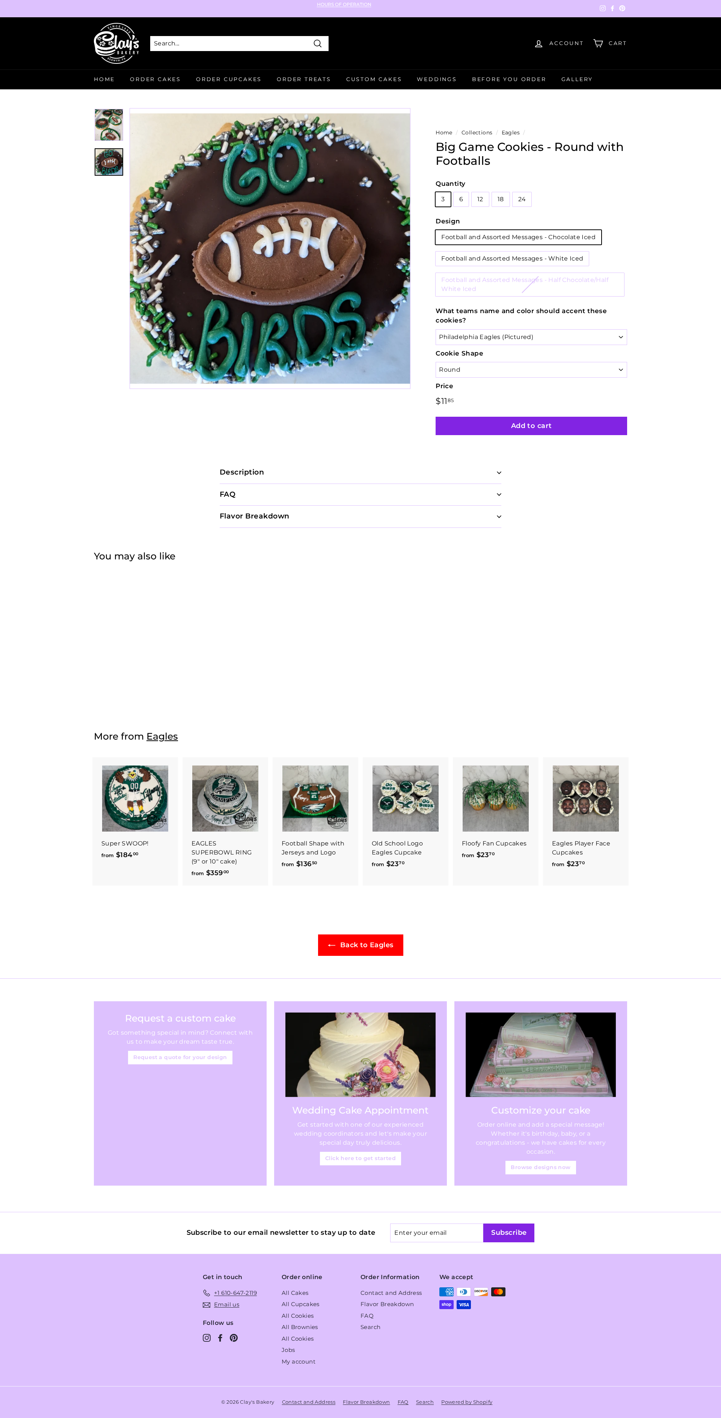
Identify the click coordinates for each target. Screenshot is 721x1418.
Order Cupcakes (229, 79)
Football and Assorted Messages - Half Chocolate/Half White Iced (524, 284)
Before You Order (509, 79)
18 (501, 199)
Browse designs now (540, 1167)
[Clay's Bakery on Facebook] (220, 1337)
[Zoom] (270, 248)
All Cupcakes (301, 1304)
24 (522, 199)
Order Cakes (155, 79)
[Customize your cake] (541, 1055)
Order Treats (304, 79)
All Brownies (300, 1327)
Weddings (437, 79)
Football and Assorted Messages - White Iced (512, 258)
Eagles (511, 133)
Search (370, 1327)
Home (104, 79)
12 (480, 199)
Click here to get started (360, 1158)
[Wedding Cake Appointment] (360, 1055)
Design (448, 221)
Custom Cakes (374, 79)
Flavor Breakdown (387, 1304)
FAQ (367, 1315)
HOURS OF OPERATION (344, 4)
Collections (477, 133)
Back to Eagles (366, 945)
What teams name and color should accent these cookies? (521, 315)
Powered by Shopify (466, 1402)
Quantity (450, 183)
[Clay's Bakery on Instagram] (207, 1337)
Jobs (288, 1349)
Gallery (577, 79)
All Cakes (295, 1292)
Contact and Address (391, 1292)
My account (298, 1361)
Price (444, 386)
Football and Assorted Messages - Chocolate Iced (518, 237)
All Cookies (298, 1315)
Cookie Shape (459, 353)
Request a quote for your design (180, 1057)
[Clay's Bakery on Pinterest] (234, 1337)
